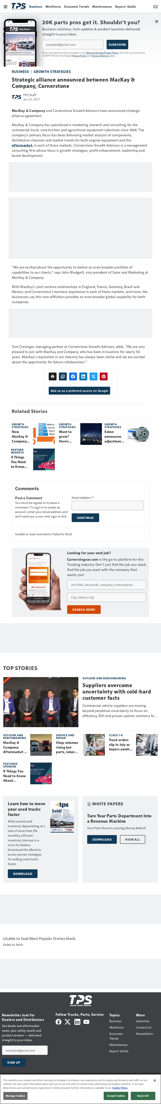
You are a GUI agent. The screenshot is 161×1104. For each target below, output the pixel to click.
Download (22, 874)
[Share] (73, 376)
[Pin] (104, 376)
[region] (80, 1089)
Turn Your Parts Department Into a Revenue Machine (119, 818)
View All (132, 839)
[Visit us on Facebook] (58, 1021)
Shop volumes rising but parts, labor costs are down (68, 748)
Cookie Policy (120, 1087)
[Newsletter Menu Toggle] (155, 6)
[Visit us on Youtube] (86, 1021)
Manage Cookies (15, 1095)
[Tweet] (93, 376)
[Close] (154, 1080)
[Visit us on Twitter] (68, 1021)
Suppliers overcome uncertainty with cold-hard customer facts (116, 691)
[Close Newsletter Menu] (156, 21)
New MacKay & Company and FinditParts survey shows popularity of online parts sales (21, 437)
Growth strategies (52, 71)
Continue (85, 518)
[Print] (53, 376)
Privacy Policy (79, 55)
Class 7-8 (116, 735)
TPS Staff (29, 95)
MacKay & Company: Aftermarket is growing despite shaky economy (15, 748)
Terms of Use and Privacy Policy (102, 52)
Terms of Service (100, 55)
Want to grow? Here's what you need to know (66, 437)
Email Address (83, 497)
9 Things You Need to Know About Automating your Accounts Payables (20, 462)
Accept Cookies (116, 1095)
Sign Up (13, 1062)
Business (20, 71)
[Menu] (5, 6)
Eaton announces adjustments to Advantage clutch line (114, 437)
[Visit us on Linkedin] (77, 1021)
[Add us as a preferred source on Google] (63, 376)
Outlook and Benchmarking (104, 678)
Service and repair (65, 736)
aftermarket (22, 145)
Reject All (143, 1095)
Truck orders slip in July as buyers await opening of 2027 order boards (119, 745)
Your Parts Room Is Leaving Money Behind (116, 828)
